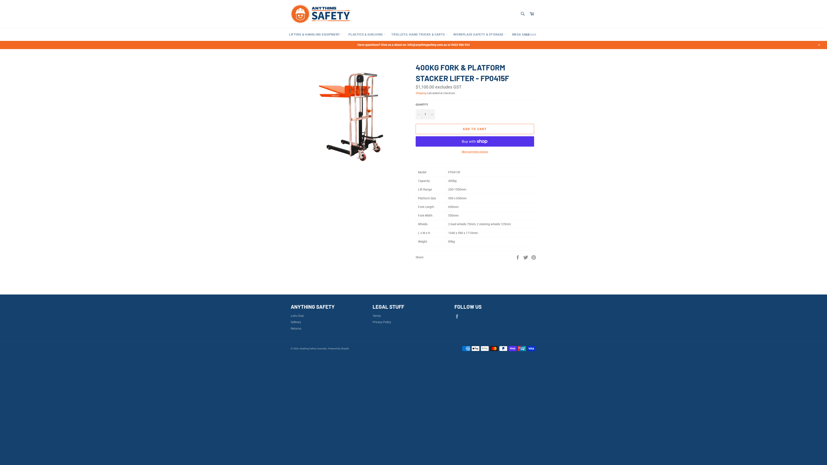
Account (530, 34)
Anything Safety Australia (313, 348)
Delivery (296, 322)
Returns (296, 328)
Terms (377, 316)
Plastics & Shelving (366, 34)
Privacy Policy (382, 322)
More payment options (475, 151)
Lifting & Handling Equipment (315, 34)
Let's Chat (297, 316)
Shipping (421, 93)
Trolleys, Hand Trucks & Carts (418, 34)
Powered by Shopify (338, 348)
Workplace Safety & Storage (478, 34)
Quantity (422, 104)
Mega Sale (521, 34)
